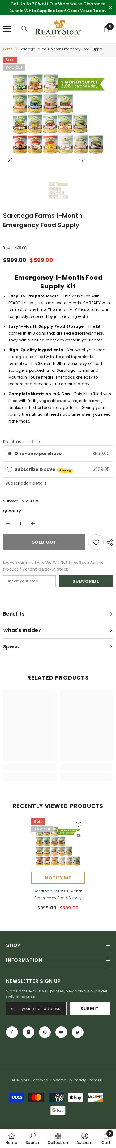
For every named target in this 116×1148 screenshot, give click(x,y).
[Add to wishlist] (96, 542)
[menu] (7, 29)
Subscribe (85, 581)
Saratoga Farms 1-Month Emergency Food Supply (58, 894)
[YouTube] (61, 1032)
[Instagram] (28, 1032)
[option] (58, 112)
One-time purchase (38, 453)
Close (110, 7)
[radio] (9, 453)
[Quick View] (78, 835)
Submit (89, 1009)
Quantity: (12, 511)
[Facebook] (12, 1032)
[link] (30, 767)
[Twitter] (78, 1032)
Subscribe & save (43, 469)
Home (8, 49)
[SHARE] (108, 542)
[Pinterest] (45, 1032)
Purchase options (23, 442)
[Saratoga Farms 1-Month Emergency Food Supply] (58, 845)
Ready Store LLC (89, 1080)
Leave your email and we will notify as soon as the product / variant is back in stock (53, 566)
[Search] (24, 29)
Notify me (58, 878)
